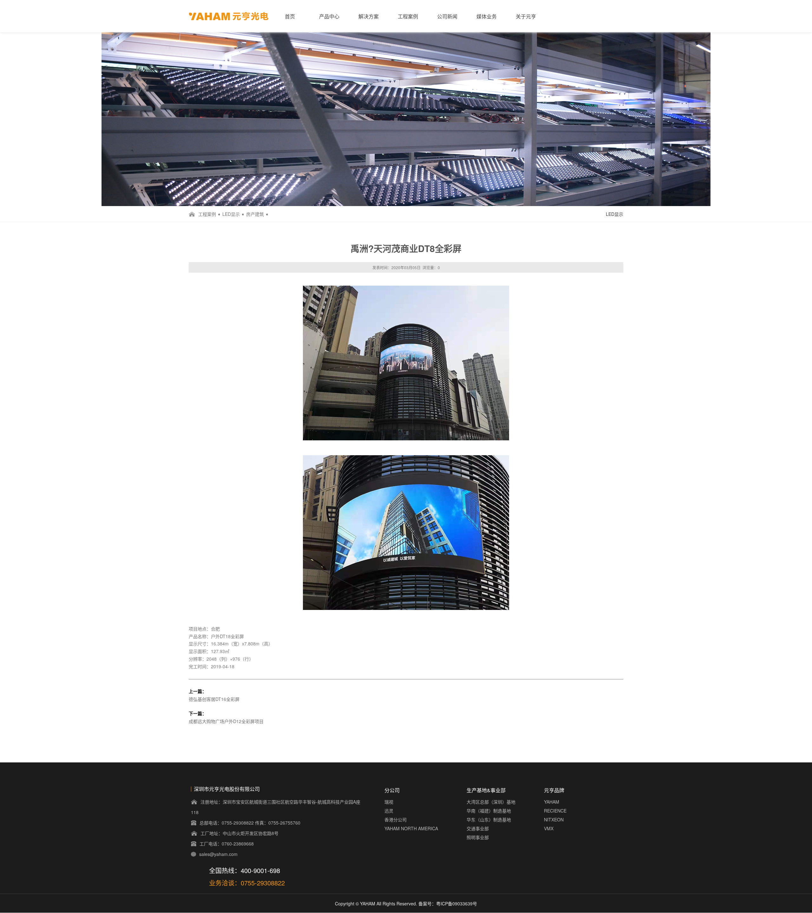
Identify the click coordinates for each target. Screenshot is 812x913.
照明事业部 (478, 837)
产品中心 (329, 16)
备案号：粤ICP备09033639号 (447, 903)
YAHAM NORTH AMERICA (411, 828)
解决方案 (368, 16)
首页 (290, 16)
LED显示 (231, 214)
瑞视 (388, 802)
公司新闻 (447, 16)
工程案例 (408, 16)
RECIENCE (555, 810)
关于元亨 (526, 16)
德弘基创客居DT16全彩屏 (214, 699)
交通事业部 (478, 828)
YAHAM (551, 802)
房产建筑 (255, 214)
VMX (548, 828)
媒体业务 (486, 16)
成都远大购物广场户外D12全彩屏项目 (226, 721)
